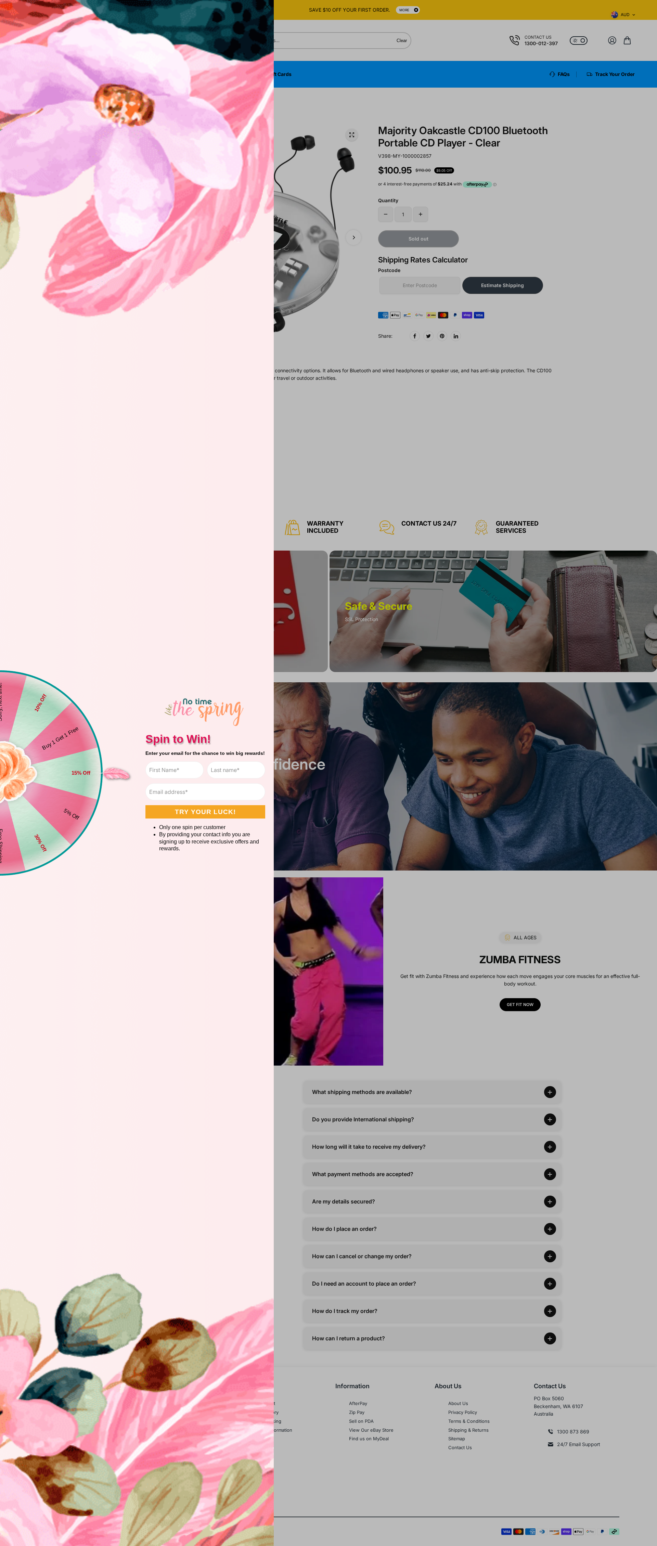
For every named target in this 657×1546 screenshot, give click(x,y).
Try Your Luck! (205, 811)
